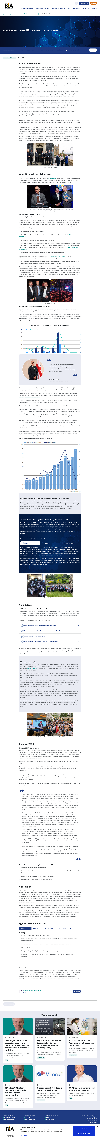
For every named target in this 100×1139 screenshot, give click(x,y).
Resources (34, 14)
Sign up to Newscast (52, 1115)
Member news (41, 1057)
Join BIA (93, 3)
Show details (24, 1135)
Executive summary (8, 50)
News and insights (73, 9)
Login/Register (84, 3)
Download (93, 50)
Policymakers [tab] (49, 928)
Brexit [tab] (26, 543)
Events (85, 9)
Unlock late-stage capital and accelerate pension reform (40, 625)
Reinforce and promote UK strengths (34, 636)
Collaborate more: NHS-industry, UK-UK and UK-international (41, 641)
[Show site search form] (76, 3)
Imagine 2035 (49, 50)
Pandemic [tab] (46, 543)
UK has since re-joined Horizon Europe (33, 562)
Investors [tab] (35, 928)
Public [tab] (71, 928)
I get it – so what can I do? (73, 50)
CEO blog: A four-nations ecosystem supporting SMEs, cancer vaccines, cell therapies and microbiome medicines (17, 1045)
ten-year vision (52, 178)
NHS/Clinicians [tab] (62, 928)
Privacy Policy (50, 1120)
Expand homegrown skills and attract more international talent (42, 631)
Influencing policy (26, 9)
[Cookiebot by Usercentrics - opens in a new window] (10, 1136)
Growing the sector (42, 9)
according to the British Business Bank (29, 397)
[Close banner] (97, 1126)
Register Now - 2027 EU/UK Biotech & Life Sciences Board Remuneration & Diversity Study (49, 1044)
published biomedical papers (59, 256)
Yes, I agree (84, 1128)
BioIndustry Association (11, 14)
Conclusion (59, 50)
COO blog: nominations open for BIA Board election (82, 1089)
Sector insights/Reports (9, 58)
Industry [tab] (23, 928)
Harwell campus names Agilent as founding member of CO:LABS (82, 1043)
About (93, 9)
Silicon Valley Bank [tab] (69, 543)
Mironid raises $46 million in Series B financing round (49, 1089)
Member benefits (30, 1115)
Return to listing (8, 1004)
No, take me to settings (84, 1133)
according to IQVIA (32, 668)
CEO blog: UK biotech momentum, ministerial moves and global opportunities (15, 1091)
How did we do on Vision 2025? (25, 50)
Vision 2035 (40, 50)
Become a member (57, 9)
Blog (7, 1060)
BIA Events (49, 1117)
